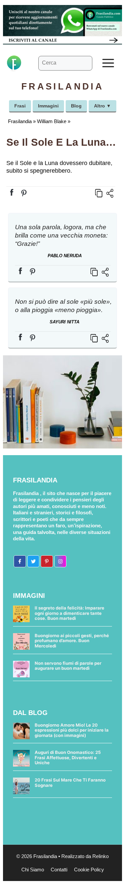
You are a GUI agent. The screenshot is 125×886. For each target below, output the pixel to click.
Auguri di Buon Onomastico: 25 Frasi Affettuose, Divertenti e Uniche (68, 757)
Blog (76, 105)
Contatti (59, 869)
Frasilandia (20, 121)
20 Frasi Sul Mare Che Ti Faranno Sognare (70, 782)
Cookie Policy (89, 869)
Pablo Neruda (65, 255)
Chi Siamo (32, 869)
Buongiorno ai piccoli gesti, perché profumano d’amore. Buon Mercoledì (72, 640)
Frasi (20, 105)
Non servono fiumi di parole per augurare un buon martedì (68, 665)
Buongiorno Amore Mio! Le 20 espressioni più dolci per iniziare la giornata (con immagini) (72, 730)
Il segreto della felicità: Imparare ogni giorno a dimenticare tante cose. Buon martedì (69, 613)
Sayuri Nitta (64, 321)
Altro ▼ (102, 105)
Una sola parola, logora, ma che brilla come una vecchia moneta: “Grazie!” (61, 235)
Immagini (48, 105)
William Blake (51, 121)
